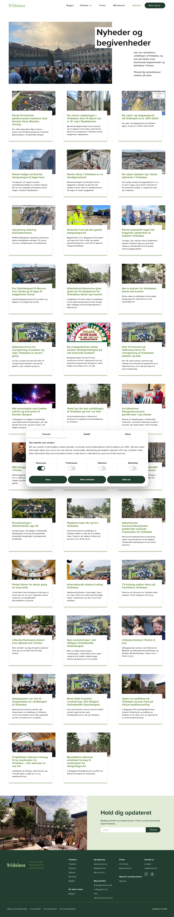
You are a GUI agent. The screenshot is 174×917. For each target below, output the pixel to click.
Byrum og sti (99, 872)
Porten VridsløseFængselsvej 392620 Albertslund (36, 865)
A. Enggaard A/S (101, 889)
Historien (72, 868)
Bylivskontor (119, 5)
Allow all (126, 479)
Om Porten (123, 864)
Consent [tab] (46, 434)
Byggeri (70, 5)
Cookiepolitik (35, 909)
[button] (85, 5)
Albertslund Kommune (103, 898)
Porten (102, 5)
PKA (95, 894)
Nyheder (137, 5)
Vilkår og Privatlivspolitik (17, 909)
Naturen (72, 872)
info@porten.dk (151, 868)
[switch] (72, 468)
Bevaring (72, 877)
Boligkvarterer (100, 868)
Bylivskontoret (125, 868)
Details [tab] (87, 434)
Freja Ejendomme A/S (103, 885)
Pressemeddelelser (68, 909)
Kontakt (148, 864)
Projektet (72, 864)
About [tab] (128, 434)
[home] (17, 5)
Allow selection (87, 479)
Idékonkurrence (100, 864)
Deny (48, 479)
